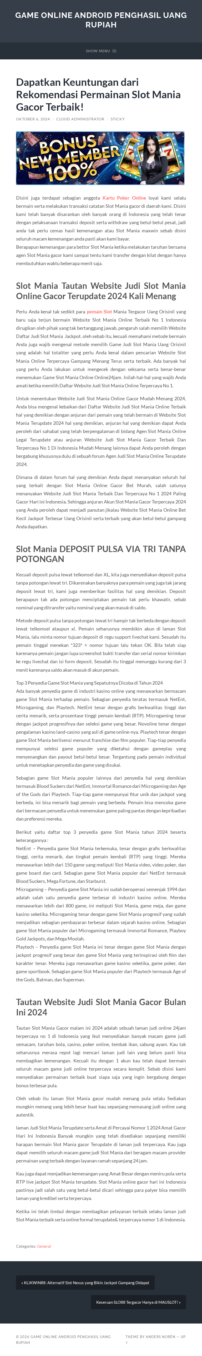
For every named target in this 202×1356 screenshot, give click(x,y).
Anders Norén (160, 1337)
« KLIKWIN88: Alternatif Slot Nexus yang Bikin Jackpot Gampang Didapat (85, 1282)
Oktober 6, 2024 (33, 119)
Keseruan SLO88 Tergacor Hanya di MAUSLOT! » (138, 1302)
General (44, 1246)
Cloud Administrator (80, 119)
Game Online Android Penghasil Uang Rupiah (101, 20)
